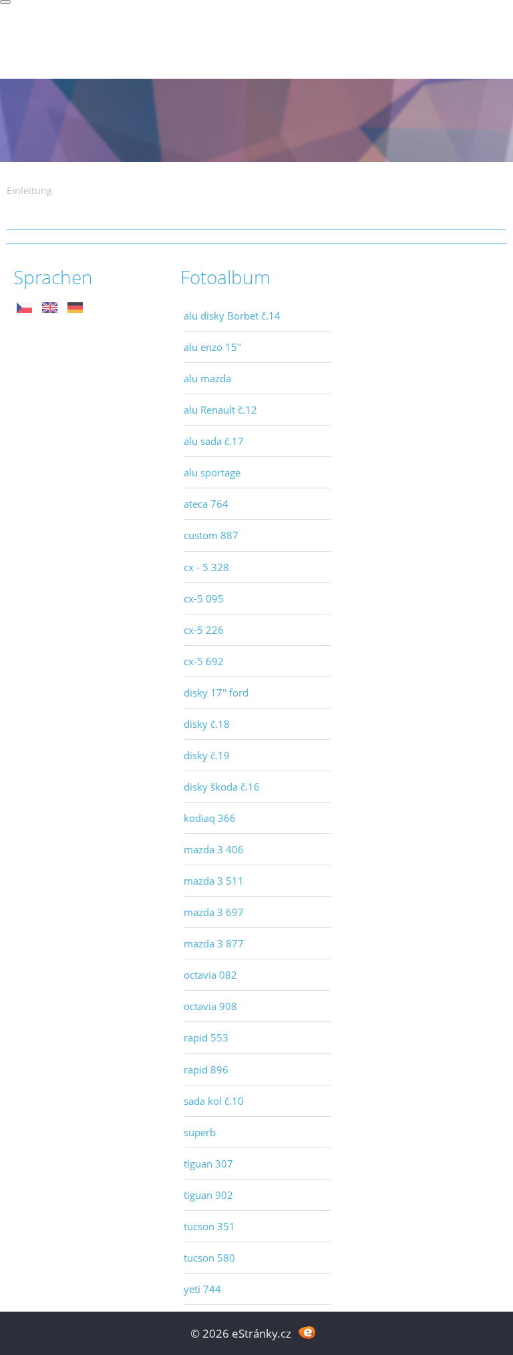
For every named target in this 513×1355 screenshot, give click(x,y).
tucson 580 (209, 1257)
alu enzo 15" (212, 347)
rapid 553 (206, 1037)
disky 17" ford (216, 692)
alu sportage (212, 472)
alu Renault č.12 (220, 409)
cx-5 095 (204, 598)
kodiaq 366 (210, 818)
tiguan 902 (208, 1195)
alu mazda (207, 378)
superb (200, 1132)
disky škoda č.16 (222, 786)
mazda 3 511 (214, 880)
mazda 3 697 (214, 912)
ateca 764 (206, 503)
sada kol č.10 (214, 1100)
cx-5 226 (204, 629)
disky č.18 (207, 724)
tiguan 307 (208, 1163)
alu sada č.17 (214, 441)
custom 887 (211, 535)
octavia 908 (210, 1006)
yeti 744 (202, 1289)
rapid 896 (206, 1069)
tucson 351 (209, 1226)
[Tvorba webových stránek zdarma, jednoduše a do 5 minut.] (307, 1332)
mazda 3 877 (214, 943)
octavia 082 (210, 974)
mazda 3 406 (214, 849)
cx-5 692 (204, 661)
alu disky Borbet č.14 (232, 315)
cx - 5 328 (206, 567)
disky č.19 (207, 755)
